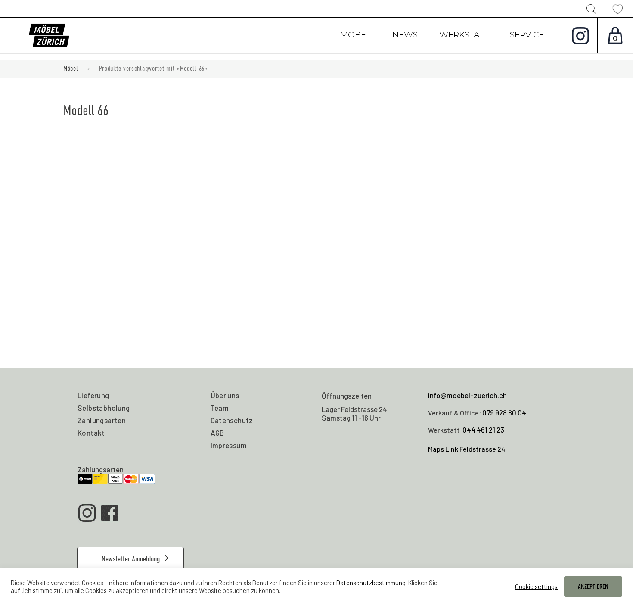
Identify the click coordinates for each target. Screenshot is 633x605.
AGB (217, 432)
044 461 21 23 (483, 429)
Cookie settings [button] (536, 586)
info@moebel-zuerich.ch (467, 395)
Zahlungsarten (102, 420)
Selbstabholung (104, 407)
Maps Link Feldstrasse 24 (467, 449)
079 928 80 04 (504, 412)
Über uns (225, 395)
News (405, 36)
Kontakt (91, 432)
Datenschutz (232, 420)
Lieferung (93, 395)
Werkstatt (463, 36)
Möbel (355, 36)
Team (220, 407)
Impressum (229, 445)
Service (527, 36)
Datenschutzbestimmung (371, 582)
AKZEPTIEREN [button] (593, 586)
